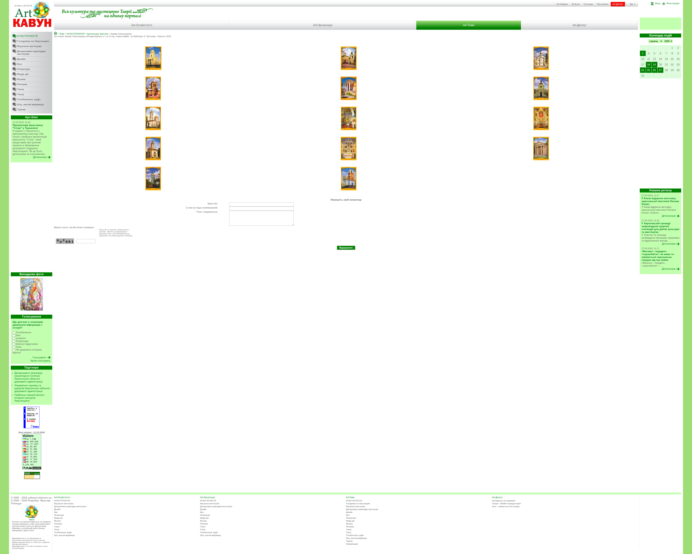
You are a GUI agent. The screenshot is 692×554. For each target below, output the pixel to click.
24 (642, 70)
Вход (657, 3)
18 (648, 64)
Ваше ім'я (213, 203)
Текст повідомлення (207, 212)
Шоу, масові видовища (30, 104)
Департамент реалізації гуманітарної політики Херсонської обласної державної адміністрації (28, 377)
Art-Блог (576, 4)
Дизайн (21, 58)
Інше (18, 346)
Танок (20, 89)
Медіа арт (23, 74)
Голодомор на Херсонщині (33, 41)
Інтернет (20, 338)
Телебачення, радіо (29, 99)
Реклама (22, 84)
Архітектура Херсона (97, 34)
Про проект (603, 4)
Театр (20, 94)
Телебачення (23, 332)
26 (654, 70)
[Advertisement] (31, 218)
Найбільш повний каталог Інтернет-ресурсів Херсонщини (29, 397)
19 (654, 64)
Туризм (21, 109)
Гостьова (588, 4)
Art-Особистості (141, 25)
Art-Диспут (618, 4)
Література (23, 69)
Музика (21, 79)
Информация (352, 544)
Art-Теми (468, 25)
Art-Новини (562, 4)
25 (648, 70)
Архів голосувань (40, 360)
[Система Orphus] (31, 427)
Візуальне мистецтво (29, 46)
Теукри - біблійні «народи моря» (506, 503)
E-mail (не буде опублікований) (202, 208)
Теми (61, 34)
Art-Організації (322, 25)
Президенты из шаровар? (503, 501)
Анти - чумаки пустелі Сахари (505, 506)
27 (660, 70)
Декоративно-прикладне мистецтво (31, 52)
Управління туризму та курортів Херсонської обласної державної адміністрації (32, 388)
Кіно (19, 64)
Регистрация (672, 3)
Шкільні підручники (26, 343)
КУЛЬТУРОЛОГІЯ (27, 36)
